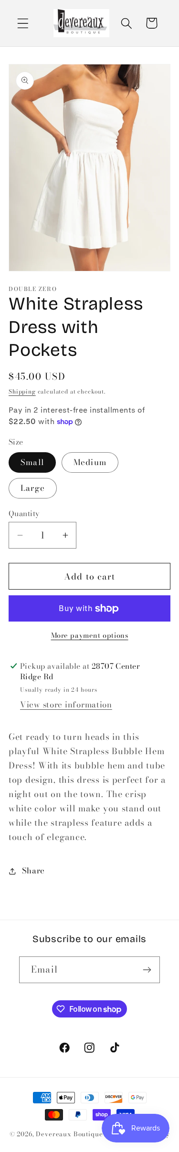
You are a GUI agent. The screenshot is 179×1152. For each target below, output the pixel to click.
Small (32, 462)
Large (33, 488)
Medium (90, 462)
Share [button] (33, 870)
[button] (23, 23)
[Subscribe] (146, 969)
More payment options (89, 635)
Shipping (22, 391)
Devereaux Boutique (69, 1134)
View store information (66, 704)
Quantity (24, 513)
